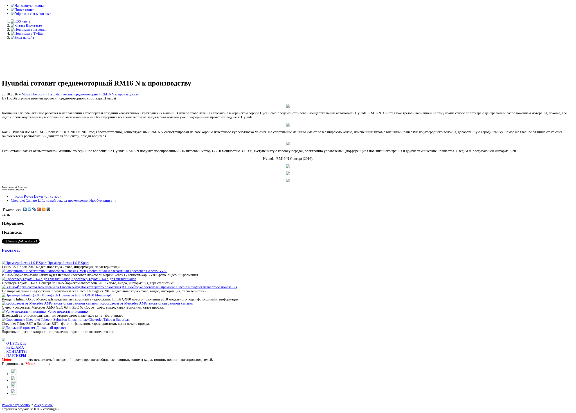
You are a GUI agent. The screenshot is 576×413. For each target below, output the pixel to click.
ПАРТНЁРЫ (16, 355)
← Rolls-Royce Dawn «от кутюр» (36, 196)
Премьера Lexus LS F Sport (68, 263)
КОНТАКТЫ (16, 351)
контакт (44, 14)
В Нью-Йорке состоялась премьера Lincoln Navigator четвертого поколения (179, 287)
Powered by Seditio (16, 405)
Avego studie (43, 405)
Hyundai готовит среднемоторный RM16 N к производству (93, 94)
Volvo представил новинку (68, 311)
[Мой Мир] (48, 209)
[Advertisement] (288, 56)
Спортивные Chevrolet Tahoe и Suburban (99, 319)
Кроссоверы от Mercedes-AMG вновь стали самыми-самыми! (147, 303)
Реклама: (11, 250)
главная (39, 5)
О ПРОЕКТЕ (16, 343)
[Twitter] (29, 209)
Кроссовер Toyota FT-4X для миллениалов (103, 279)
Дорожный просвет (51, 327)
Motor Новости (33, 94)
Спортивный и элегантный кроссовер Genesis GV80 (127, 271)
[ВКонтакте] (24, 209)
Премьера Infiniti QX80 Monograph (85, 295)
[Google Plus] (39, 209)
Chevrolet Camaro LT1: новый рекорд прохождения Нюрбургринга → (64, 200)
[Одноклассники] (43, 209)
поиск (29, 9)
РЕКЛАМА (15, 347)
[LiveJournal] (34, 209)
